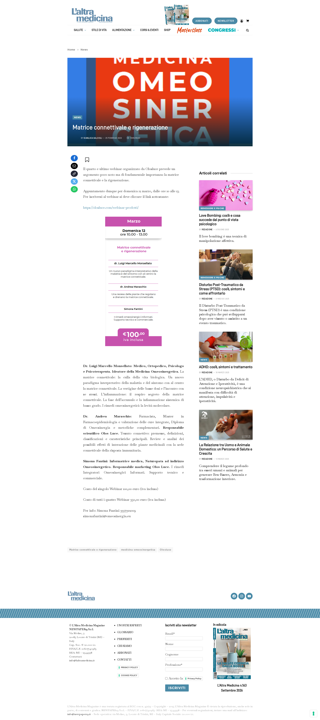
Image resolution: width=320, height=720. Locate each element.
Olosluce (165, 549)
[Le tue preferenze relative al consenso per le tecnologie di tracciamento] (313, 713)
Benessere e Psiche (212, 208)
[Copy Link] (74, 174)
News (77, 117)
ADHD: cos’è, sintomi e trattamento (225, 367)
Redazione (207, 230)
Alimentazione (121, 30)
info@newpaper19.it (79, 714)
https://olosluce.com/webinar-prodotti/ (111, 207)
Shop (167, 30)
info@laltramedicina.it (82, 660)
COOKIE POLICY (129, 675)
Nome (169, 644)
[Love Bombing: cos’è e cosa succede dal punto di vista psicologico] (226, 195)
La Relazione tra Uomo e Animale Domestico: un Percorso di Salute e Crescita (225, 449)
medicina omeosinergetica (138, 549)
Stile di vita (99, 30)
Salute (78, 30)
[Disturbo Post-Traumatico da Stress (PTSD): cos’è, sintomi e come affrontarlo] (226, 264)
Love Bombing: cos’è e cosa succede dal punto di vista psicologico (219, 220)
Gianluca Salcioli (93, 138)
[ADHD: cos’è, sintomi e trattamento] (226, 347)
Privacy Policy (194, 678)
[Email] (74, 166)
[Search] (247, 30)
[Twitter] (74, 181)
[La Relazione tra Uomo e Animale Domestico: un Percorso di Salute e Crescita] (226, 425)
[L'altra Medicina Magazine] (92, 15)
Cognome (172, 654)
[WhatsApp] (74, 189)
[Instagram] (241, 596)
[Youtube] (249, 596)
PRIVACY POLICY (129, 667)
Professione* (173, 665)
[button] (87, 159)
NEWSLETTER (226, 21)
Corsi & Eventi (149, 30)
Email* (170, 634)
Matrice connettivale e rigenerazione (92, 549)
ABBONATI (202, 21)
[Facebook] (74, 158)
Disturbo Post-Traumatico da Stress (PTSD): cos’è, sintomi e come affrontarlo (222, 289)
